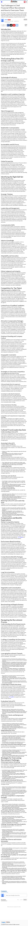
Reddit (17, 25)
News (25, 19)
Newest (25, 899)
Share (8, 25)
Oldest (21, 899)
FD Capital (20, 537)
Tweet (11, 25)
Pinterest (14, 25)
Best (18, 899)
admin (6, 19)
